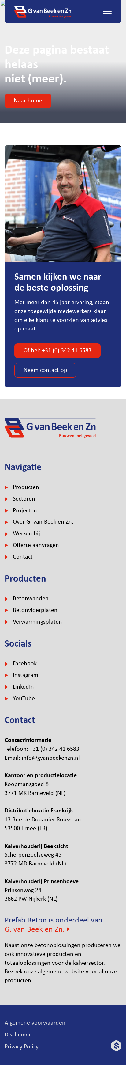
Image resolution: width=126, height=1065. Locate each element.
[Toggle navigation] (107, 12)
